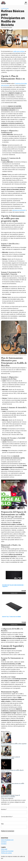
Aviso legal (4, 849)
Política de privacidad (7, 851)
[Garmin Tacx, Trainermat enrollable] (14, 606)
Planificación (4, 8)
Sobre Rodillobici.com (7, 840)
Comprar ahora (14, 593)
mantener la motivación (19, 210)
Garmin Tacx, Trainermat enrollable (11, 616)
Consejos (3, 843)
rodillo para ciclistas (18, 51)
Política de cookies (6, 853)
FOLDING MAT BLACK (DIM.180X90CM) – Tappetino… (13, 585)
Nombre (4, 809)
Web (2, 824)
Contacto (4, 841)
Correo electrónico (7, 816)
